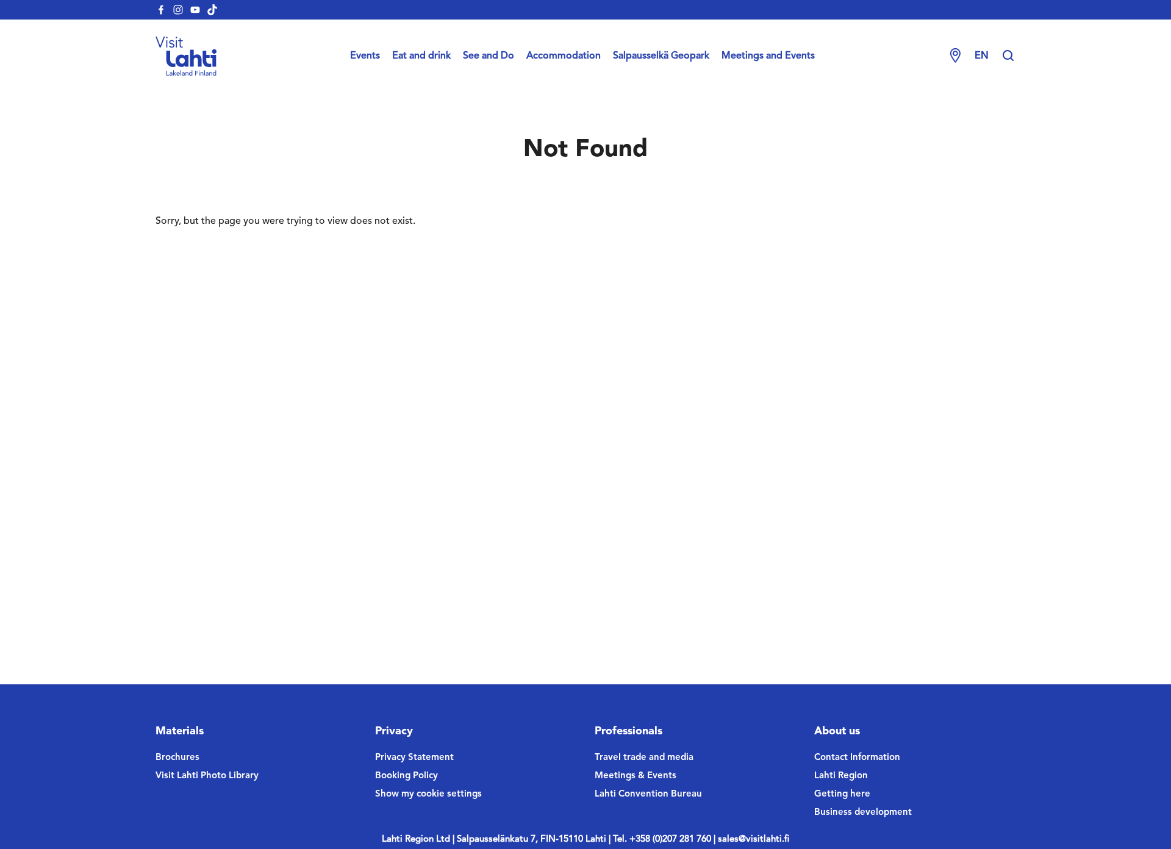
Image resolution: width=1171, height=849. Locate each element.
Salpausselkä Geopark (661, 56)
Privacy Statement (414, 757)
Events (365, 56)
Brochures (177, 757)
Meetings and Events (768, 56)
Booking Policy (406, 776)
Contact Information (857, 757)
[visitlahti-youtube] (195, 9)
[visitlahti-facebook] (161, 9)
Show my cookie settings (428, 794)
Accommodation (563, 56)
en (982, 56)
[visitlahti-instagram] (178, 9)
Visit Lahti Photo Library (207, 776)
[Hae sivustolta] (1008, 56)
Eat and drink (421, 56)
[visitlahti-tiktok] (212, 9)
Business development (863, 812)
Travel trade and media (644, 757)
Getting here (842, 794)
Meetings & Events (635, 776)
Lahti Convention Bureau (648, 794)
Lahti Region (841, 776)
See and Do (488, 56)
